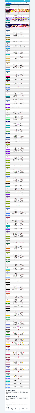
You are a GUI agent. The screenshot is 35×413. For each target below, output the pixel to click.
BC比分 (15, 409)
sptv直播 (12, 408)
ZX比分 (8, 409)
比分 (8, 2)
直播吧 (26, 2)
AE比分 (19, 409)
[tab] (9, 3)
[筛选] (27, 0)
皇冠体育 (26, 408)
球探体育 (19, 408)
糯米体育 (23, 408)
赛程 (14, 2)
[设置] (28, 0)
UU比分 (12, 409)
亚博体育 (15, 408)
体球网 (8, 408)
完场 (20, 2)
